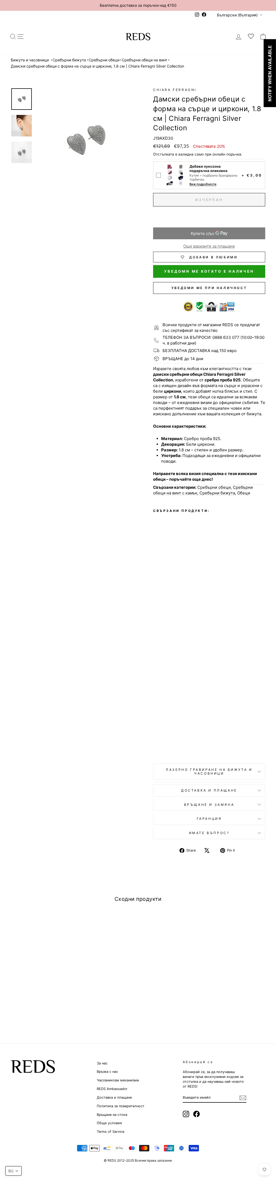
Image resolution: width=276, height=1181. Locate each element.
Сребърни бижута (69, 60)
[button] (13, 1170)
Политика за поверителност (120, 1106)
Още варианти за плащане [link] (209, 246)
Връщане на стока (112, 1115)
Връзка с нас (107, 1072)
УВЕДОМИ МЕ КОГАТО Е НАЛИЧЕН (209, 271)
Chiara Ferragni (174, 90)
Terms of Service (110, 1132)
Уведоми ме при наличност (209, 288)
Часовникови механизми (118, 1080)
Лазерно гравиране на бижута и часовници (209, 771)
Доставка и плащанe (209, 790)
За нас (102, 1063)
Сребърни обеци (104, 60)
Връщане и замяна (209, 805)
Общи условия (109, 1123)
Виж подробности (202, 184)
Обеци (243, 492)
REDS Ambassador (112, 1089)
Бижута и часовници (30, 60)
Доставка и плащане (114, 1097)
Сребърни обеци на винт (144, 60)
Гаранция (209, 819)
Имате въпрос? (209, 833)
